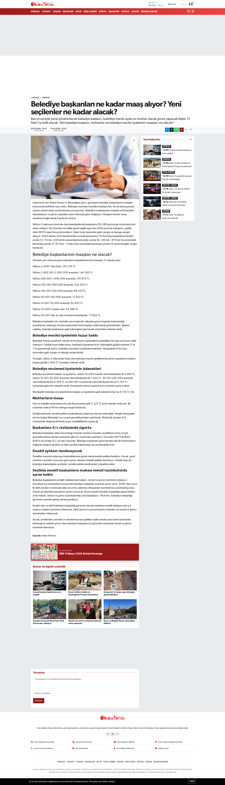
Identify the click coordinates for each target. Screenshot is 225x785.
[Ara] (189, 11)
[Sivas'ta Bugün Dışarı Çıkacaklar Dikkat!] (120, 609)
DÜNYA (102, 11)
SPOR (78, 11)
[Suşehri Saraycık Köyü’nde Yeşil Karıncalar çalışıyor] (49, 609)
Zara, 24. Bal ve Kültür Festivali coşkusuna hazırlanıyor (176, 191)
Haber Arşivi (163, 748)
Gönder (39, 701)
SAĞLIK (125, 11)
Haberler (35, 98)
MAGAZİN (114, 11)
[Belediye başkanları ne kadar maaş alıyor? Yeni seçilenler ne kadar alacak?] (85, 167)
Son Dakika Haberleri (125, 748)
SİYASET (46, 11)
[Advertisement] (112, 35)
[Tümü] (190, 139)
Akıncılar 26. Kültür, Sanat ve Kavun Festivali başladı (174, 204)
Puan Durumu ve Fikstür (43, 748)
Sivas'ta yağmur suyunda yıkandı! (173, 216)
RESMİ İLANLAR (149, 11)
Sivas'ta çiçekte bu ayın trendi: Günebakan (177, 178)
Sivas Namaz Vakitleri (126, 742)
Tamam (191, 781)
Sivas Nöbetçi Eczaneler (44, 742)
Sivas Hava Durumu (84, 742)
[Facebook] (108, 734)
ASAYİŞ (135, 11)
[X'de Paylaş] (171, 130)
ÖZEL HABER (90, 11)
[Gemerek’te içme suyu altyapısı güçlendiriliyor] (120, 580)
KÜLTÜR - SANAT (170, 185)
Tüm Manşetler (81, 748)
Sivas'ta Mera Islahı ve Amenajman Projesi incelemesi (177, 165)
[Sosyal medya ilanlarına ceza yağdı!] (49, 580)
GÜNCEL (35, 11)
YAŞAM (57, 11)
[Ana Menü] (192, 11)
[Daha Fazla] (181, 130)
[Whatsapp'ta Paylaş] (176, 130)
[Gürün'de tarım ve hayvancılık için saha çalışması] (84, 609)
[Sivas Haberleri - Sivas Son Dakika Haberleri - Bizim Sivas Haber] (42, 4)
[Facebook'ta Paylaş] (167, 130)
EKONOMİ (68, 11)
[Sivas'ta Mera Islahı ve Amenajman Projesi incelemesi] (84, 580)
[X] (112, 734)
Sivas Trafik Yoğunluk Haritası (170, 742)
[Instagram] (117, 734)
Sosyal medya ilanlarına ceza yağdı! (176, 152)
